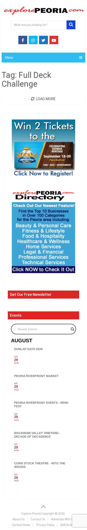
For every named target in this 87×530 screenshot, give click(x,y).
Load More (46, 99)
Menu (9, 58)
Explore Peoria (31, 513)
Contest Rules (21, 525)
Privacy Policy (45, 525)
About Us (18, 519)
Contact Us (38, 519)
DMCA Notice (69, 525)
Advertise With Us (63, 519)
